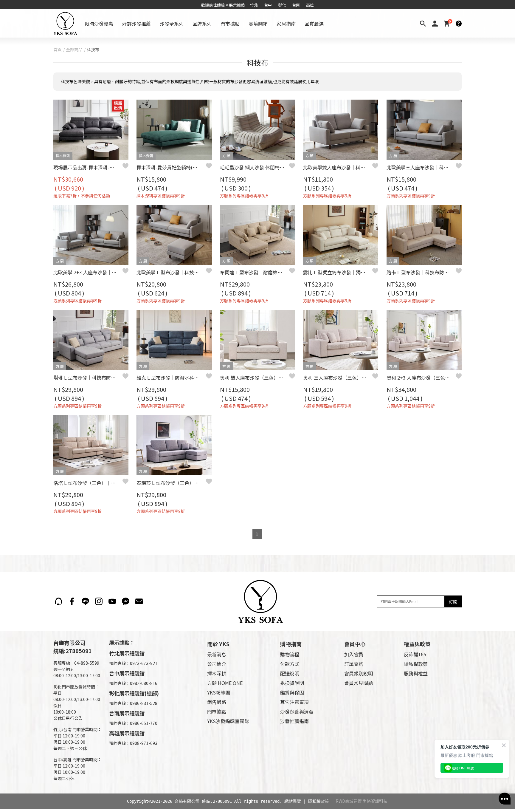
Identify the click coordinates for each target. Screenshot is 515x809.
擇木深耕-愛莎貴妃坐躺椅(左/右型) (171, 167)
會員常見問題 (358, 682)
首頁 (57, 49)
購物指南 (291, 644)
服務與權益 (416, 673)
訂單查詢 (353, 663)
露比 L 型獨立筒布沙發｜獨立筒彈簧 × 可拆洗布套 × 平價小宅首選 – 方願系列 (337, 272)
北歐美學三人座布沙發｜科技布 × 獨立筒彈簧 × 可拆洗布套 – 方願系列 (421, 167)
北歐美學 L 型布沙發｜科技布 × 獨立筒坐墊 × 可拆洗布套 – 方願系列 (171, 272)
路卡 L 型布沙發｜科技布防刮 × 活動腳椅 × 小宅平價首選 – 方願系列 (421, 272)
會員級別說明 (358, 673)
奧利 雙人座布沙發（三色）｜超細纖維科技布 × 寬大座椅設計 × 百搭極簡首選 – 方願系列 (254, 377)
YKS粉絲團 (218, 692)
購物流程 (289, 654)
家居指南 (286, 23)
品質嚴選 (314, 23)
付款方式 (289, 663)
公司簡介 (216, 663)
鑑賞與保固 (292, 692)
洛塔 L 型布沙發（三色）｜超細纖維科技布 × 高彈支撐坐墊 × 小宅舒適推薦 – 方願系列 (87, 482)
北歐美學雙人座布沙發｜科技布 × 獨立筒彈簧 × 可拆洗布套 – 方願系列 (337, 167)
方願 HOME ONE (225, 682)
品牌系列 (202, 23)
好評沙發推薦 (136, 23)
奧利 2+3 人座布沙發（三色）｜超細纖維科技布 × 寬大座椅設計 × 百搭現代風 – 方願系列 (421, 377)
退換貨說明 (292, 682)
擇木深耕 (216, 673)
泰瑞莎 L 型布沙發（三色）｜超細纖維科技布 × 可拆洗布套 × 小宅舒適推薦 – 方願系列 (171, 482)
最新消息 (216, 654)
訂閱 (453, 601)
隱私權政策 (416, 663)
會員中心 (355, 644)
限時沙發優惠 (99, 23)
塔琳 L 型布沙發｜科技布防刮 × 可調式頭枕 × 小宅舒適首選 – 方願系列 (87, 377)
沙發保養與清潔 (297, 711)
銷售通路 (216, 702)
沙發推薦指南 (294, 721)
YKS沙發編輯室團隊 (228, 721)
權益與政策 (417, 644)
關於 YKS (218, 644)
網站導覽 (292, 801)
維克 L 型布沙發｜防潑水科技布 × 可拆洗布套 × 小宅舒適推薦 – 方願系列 (171, 377)
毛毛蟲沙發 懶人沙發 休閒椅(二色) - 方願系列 (254, 167)
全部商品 (74, 49)
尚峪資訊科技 (374, 801)
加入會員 (353, 654)
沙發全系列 (172, 23)
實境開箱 (258, 23)
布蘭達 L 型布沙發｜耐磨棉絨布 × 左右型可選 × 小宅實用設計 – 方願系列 (254, 272)
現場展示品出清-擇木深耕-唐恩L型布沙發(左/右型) (87, 167)
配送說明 (289, 673)
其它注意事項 (294, 702)
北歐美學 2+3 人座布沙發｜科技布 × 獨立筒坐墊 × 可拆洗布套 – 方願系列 (87, 272)
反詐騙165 (415, 654)
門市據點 (230, 23)
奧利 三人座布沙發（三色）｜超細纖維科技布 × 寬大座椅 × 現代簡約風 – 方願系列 (337, 377)
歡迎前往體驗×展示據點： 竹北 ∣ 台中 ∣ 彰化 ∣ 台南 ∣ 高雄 (257, 5)
